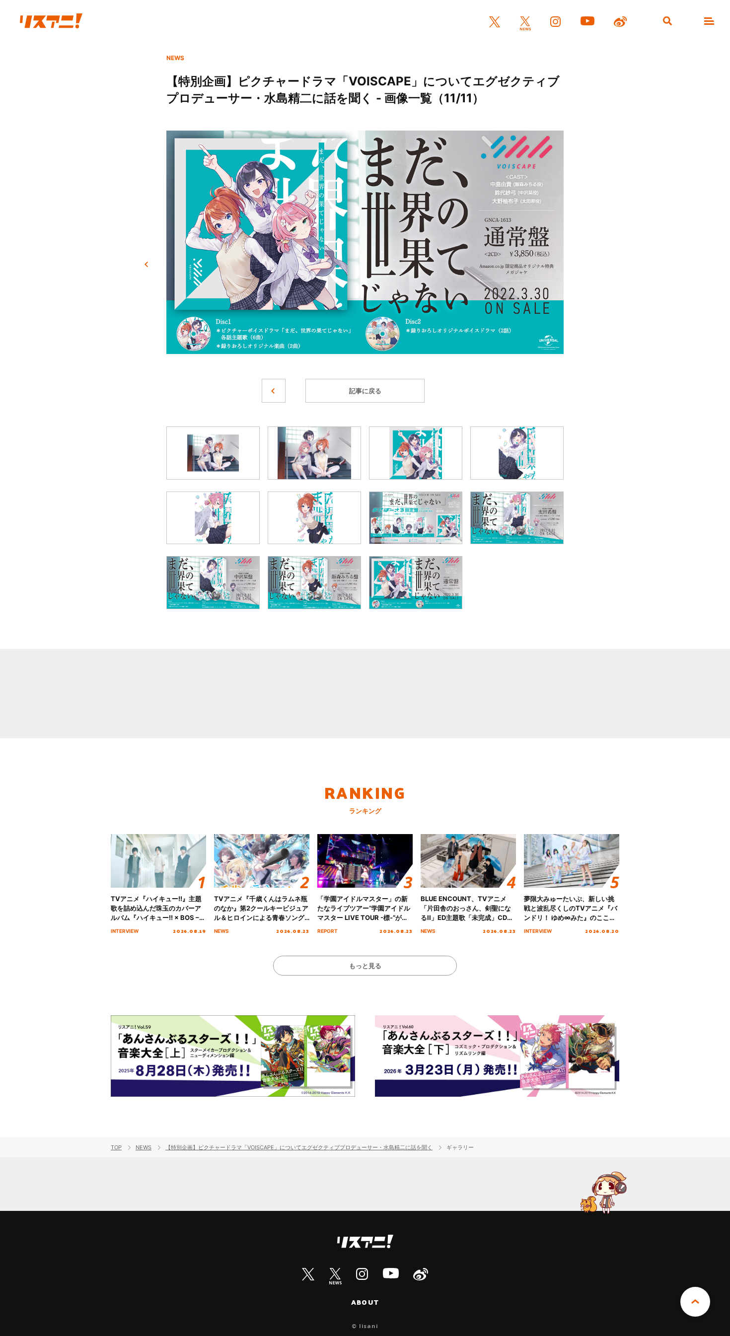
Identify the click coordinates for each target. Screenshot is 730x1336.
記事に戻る (365, 391)
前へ (146, 265)
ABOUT (365, 1302)
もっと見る (365, 966)
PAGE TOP (695, 1302)
